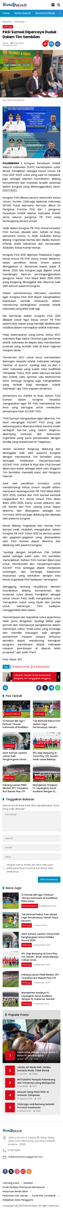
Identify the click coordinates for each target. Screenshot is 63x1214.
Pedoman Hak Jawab (15, 1195)
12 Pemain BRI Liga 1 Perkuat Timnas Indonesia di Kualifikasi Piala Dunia (16, 724)
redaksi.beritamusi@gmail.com (25, 1156)
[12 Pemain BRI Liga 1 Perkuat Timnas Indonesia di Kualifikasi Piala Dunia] (16, 709)
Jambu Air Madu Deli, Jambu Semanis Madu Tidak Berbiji (34, 1069)
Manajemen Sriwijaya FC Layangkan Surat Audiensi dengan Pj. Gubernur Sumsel (45, 788)
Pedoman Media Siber (15, 1191)
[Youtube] (23, 1171)
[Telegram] (51, 688)
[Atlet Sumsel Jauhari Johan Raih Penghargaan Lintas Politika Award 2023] (16, 741)
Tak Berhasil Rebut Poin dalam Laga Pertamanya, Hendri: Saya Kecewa (46, 724)
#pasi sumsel (22, 666)
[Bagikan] (57, 44)
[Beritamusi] (14, 4)
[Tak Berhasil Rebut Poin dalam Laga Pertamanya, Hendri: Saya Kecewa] (46, 709)
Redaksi (28, 1183)
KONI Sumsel (42, 666)
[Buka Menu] (53, 5)
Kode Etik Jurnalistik (44, 1195)
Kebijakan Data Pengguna (18, 1199)
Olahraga (7, 26)
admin (5, 43)
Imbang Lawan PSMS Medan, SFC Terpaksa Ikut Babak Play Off (15, 788)
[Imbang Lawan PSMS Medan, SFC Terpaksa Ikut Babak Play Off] (16, 773)
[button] (58, 5)
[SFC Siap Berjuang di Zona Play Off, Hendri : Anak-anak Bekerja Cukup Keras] (46, 741)
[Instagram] (17, 1171)
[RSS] (29, 1171)
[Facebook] (39, 688)
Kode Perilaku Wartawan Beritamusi (24, 1187)
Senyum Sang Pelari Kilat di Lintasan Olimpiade (33, 1093)
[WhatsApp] (57, 688)
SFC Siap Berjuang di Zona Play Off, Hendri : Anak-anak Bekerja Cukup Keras (46, 756)
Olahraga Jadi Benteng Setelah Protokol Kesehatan (35, 1106)
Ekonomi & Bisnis (12, 714)
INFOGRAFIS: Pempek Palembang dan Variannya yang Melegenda (36, 1081)
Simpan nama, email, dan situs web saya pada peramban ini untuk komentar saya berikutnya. (30, 868)
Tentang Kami (11, 1183)
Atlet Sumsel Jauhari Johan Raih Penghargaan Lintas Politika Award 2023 (15, 756)
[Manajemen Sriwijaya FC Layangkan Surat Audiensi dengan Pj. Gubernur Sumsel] (46, 773)
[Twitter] (45, 688)
